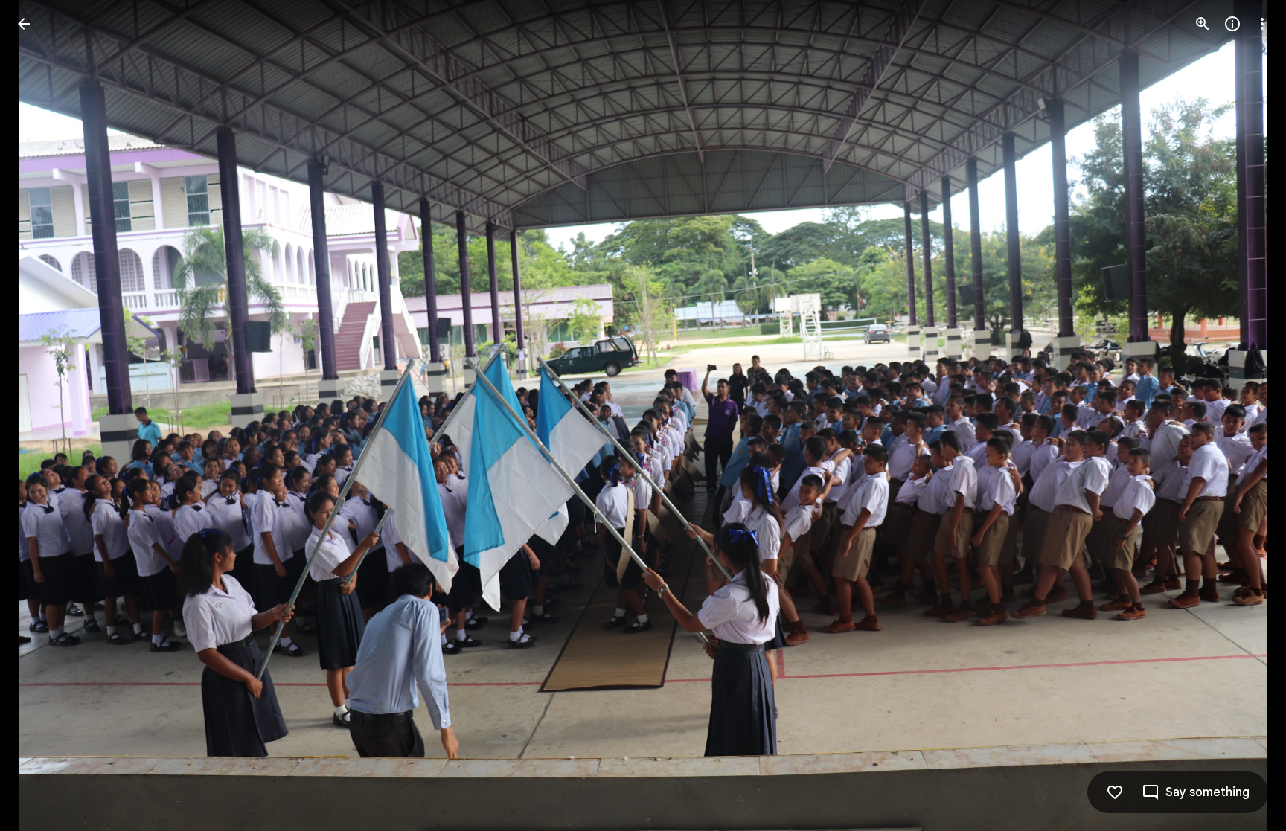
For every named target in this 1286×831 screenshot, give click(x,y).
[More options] (1262, 24)
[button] (42, 416)
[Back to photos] (24, 24)
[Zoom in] (1203, 24)
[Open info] (1232, 24)
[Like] (1115, 792)
